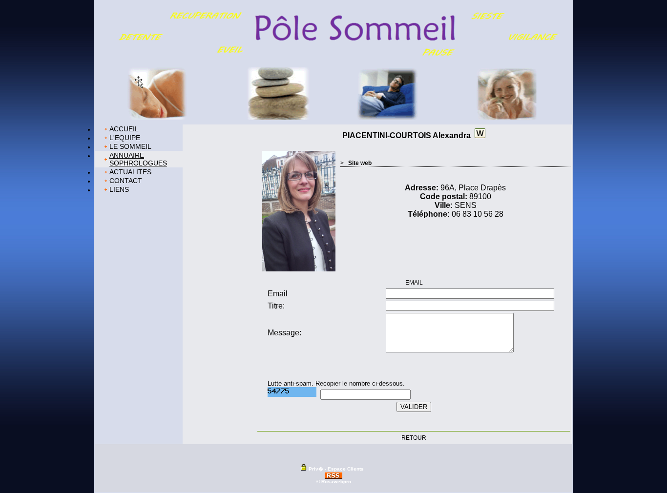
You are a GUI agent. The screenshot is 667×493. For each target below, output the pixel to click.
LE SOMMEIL (130, 146)
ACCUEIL (124, 129)
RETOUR (413, 437)
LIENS (119, 189)
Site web (360, 163)
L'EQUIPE (124, 138)
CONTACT (125, 181)
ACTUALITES (130, 172)
